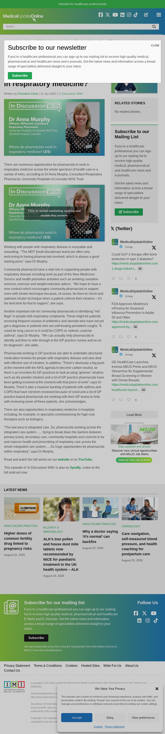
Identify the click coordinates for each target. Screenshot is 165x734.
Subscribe (20, 75)
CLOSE (155, 45)
